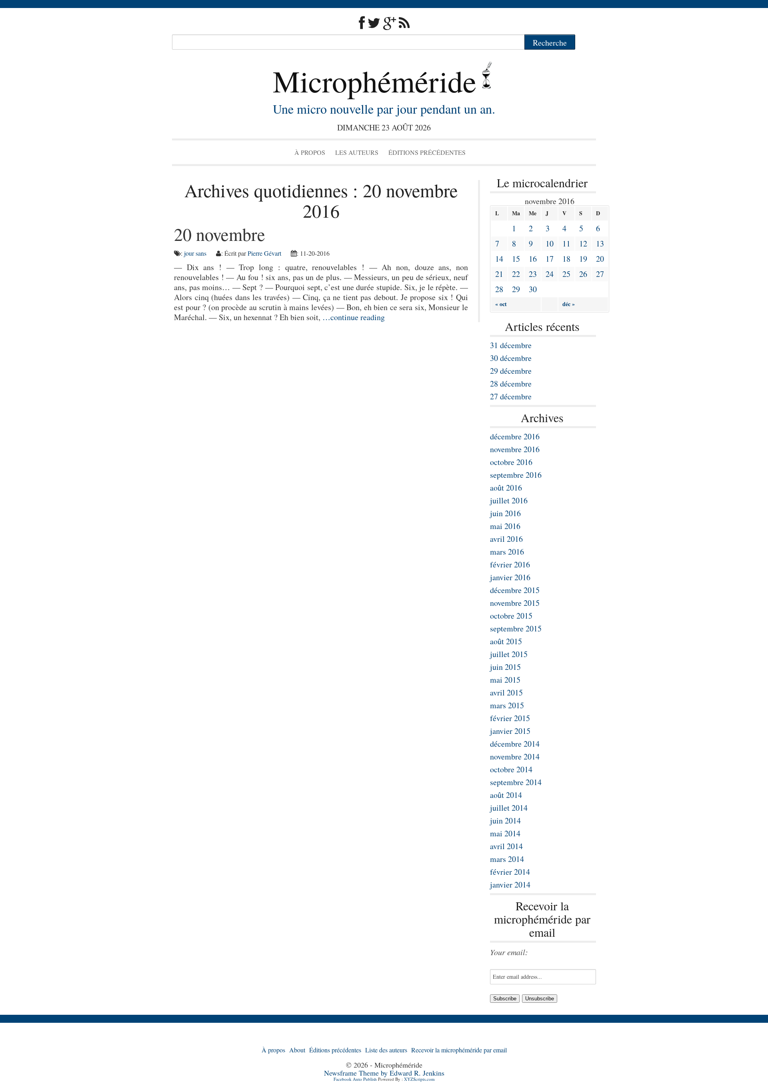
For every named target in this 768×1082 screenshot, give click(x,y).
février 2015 (510, 718)
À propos (309, 152)
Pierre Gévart (264, 253)
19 (583, 258)
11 (566, 243)
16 (533, 258)
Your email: (509, 952)
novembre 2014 (515, 756)
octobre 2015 (511, 615)
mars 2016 (507, 551)
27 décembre (511, 396)
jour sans (195, 253)
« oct (501, 304)
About (297, 1050)
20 (600, 258)
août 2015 (506, 641)
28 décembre (511, 383)
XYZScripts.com (419, 1079)
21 (499, 273)
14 (499, 258)
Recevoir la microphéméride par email (459, 1050)
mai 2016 (505, 526)
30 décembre (511, 358)
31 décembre (511, 345)
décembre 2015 (515, 590)
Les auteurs (356, 152)
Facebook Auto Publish (355, 1079)
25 (566, 273)
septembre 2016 (516, 474)
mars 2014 (507, 859)
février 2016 (510, 564)
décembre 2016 (515, 436)
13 (600, 243)
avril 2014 (506, 846)
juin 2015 (505, 666)
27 (600, 273)
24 (550, 273)
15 (516, 258)
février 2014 (510, 871)
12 (583, 243)
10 (550, 243)
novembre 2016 (515, 449)
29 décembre (511, 370)
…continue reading (353, 317)
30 (533, 289)
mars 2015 (507, 705)
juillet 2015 (509, 654)
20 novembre (219, 234)
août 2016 (506, 487)
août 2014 (506, 794)
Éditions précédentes (427, 152)
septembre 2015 (516, 628)
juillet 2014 (509, 807)
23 (533, 273)
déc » (568, 304)
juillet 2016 (509, 500)
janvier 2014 (510, 884)
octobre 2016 (511, 462)
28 (499, 289)
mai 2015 (505, 679)
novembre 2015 (515, 602)
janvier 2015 (510, 730)
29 (516, 289)
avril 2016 (506, 538)
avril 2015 (506, 692)
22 (516, 273)
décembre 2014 (515, 743)
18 (566, 258)
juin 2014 (505, 820)
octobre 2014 (511, 769)
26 (583, 273)
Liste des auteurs (386, 1050)
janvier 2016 (510, 577)
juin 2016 (505, 513)
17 (550, 258)
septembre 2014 (516, 782)
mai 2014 (505, 833)
